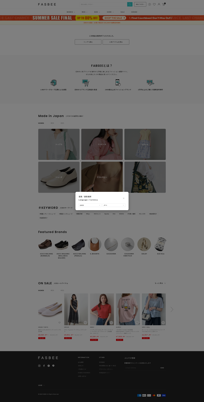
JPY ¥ (105, 205)
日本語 (82, 205)
